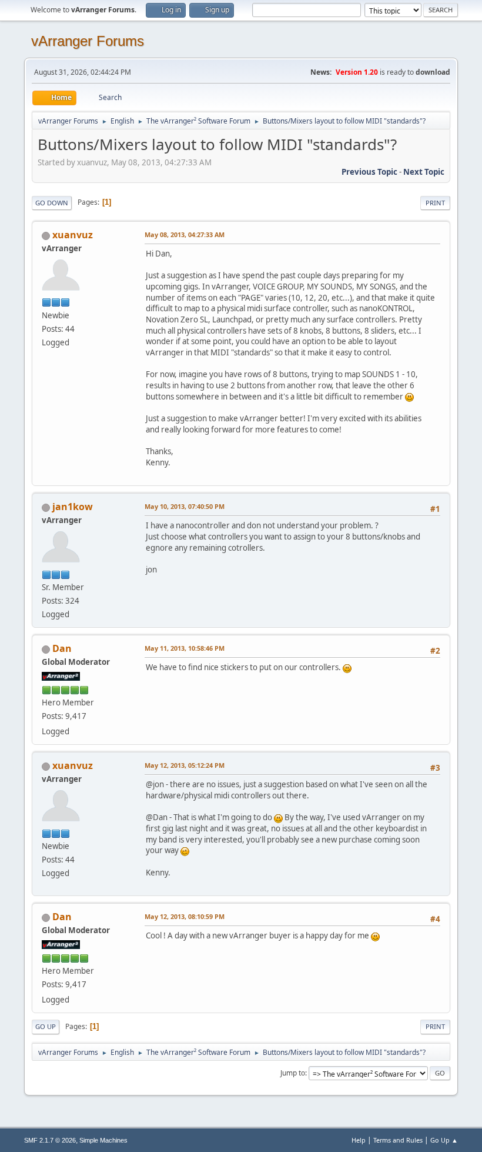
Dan (62, 648)
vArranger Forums (87, 41)
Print (435, 202)
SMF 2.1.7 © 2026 (50, 1140)
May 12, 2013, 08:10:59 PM (185, 916)
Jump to (292, 1073)
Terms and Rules (398, 1140)
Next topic (423, 172)
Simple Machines (103, 1140)
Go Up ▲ (444, 1140)
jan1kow (72, 506)
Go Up (45, 1026)
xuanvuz (72, 234)
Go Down (51, 202)
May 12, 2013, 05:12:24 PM (185, 765)
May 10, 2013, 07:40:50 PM (185, 506)
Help (359, 1140)
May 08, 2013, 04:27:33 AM (185, 234)
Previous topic (369, 172)
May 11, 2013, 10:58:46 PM (185, 648)
